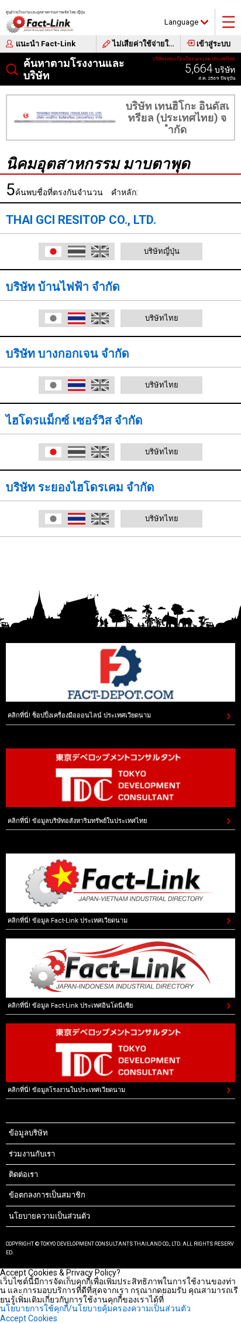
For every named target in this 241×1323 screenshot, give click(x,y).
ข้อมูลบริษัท (28, 1132)
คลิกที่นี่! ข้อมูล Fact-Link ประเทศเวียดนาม (68, 920)
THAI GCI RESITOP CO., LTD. (81, 220)
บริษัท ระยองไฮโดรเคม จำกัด (80, 487)
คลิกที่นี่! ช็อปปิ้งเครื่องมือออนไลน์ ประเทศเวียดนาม (79, 715)
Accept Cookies (28, 1318)
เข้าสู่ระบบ (213, 43)
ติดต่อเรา (23, 1174)
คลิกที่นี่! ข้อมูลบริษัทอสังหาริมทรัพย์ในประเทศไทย (77, 821)
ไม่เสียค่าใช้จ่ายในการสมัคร (146, 43)
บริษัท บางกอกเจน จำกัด (67, 353)
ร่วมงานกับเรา (32, 1153)
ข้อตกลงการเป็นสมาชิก (47, 1195)
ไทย (76, 318)
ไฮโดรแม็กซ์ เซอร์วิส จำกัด (74, 420)
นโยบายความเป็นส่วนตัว (49, 1216)
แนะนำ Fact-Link (45, 43)
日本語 (53, 251)
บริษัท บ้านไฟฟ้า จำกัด (63, 287)
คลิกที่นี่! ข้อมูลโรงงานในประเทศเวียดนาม (66, 1090)
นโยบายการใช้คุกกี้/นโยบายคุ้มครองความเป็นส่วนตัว (95, 1308)
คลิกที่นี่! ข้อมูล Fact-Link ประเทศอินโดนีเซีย (70, 1005)
